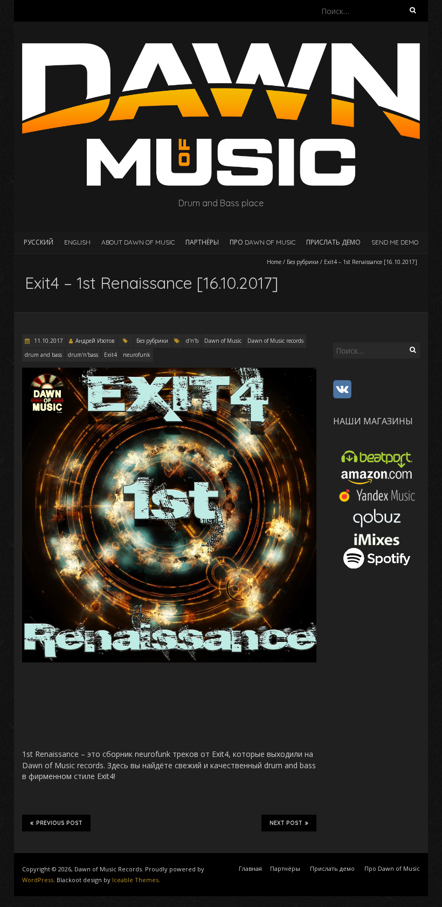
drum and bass (43, 354)
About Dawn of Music (138, 242)
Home (274, 262)
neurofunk (136, 354)
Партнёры (202, 242)
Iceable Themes (135, 880)
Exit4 (110, 354)
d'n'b (192, 340)
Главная (250, 868)
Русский (38, 242)
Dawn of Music (222, 340)
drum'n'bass (83, 354)
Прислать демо (333, 242)
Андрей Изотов (94, 340)
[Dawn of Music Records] (221, 48)
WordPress (37, 880)
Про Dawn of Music (262, 242)
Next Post (286, 823)
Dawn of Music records (275, 340)
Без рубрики (303, 262)
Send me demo (394, 242)
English (77, 242)
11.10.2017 (47, 340)
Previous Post (59, 823)
